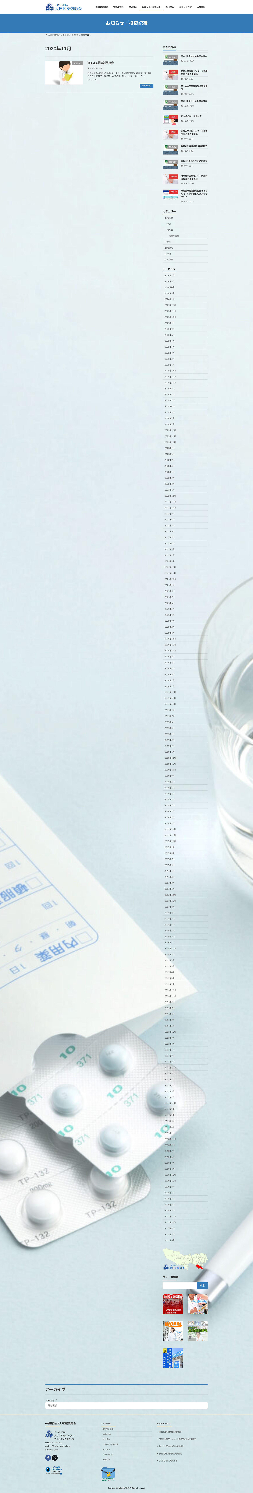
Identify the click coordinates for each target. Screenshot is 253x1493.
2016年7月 (170, 918)
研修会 (170, 229)
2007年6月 (170, 1240)
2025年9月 (170, 323)
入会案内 (106, 1460)
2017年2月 (170, 883)
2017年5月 (170, 865)
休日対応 (106, 1439)
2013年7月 (170, 1043)
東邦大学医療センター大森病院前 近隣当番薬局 (177, 1439)
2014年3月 (170, 1020)
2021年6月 (170, 603)
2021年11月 (170, 573)
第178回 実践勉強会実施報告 (194, 146)
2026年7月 (170, 275)
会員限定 (169, 247)
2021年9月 (170, 585)
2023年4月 (170, 472)
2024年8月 (170, 394)
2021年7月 (170, 597)
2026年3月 (170, 293)
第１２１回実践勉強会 (100, 62)
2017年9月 (170, 847)
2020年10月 (170, 650)
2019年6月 (170, 722)
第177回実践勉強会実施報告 (194, 161)
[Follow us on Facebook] (48, 1458)
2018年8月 (170, 781)
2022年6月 (170, 531)
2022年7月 (170, 525)
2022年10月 (170, 507)
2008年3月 (170, 1204)
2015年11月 (170, 948)
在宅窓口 (106, 1449)
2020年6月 (170, 674)
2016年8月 (170, 912)
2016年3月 (170, 930)
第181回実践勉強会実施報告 (194, 56)
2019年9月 (170, 710)
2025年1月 (170, 364)
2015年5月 (170, 966)
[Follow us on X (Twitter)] (55, 1458)
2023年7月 (170, 460)
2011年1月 (170, 1133)
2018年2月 (170, 817)
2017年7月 (170, 859)
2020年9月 (170, 656)
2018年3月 (170, 811)
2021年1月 (170, 632)
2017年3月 (170, 877)
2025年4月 (170, 347)
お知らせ (169, 218)
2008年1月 (170, 1210)
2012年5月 (170, 1085)
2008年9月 (170, 1186)
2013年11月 (170, 1032)
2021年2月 (170, 627)
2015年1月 (170, 984)
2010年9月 (170, 1145)
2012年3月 (170, 1091)
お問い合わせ (108, 1454)
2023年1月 (170, 489)
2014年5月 (170, 1014)
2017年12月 (170, 829)
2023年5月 (170, 466)
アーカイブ (51, 1400)
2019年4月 (170, 734)
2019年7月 (170, 716)
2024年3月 (170, 412)
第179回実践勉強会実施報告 (194, 101)
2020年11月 (170, 644)
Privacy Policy (51, 1449)
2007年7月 (170, 1234)
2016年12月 (170, 894)
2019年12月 (170, 692)
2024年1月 (170, 424)
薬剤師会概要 (108, 1429)
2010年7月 (170, 1151)
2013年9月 (170, 1038)
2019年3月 (170, 740)
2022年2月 (170, 555)
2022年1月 (170, 561)
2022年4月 (170, 543)
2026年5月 (170, 281)
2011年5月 (170, 1121)
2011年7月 (170, 1115)
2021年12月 (170, 567)
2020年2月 (170, 680)
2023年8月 (170, 454)
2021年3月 (170, 621)
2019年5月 (170, 728)
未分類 (168, 253)
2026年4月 (170, 287)
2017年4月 (170, 871)
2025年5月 (170, 341)
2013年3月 (170, 1055)
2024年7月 (170, 400)
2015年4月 (170, 972)
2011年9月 (170, 1109)
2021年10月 (170, 579)
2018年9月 (170, 775)
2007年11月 (170, 1216)
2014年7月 (170, 1008)
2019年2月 (170, 746)
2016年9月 (170, 906)
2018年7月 (170, 787)
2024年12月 (170, 370)
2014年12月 (170, 990)
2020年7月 (170, 668)
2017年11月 (170, 835)
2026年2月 (170, 299)
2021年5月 (170, 609)
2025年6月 (170, 335)
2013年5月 (170, 1049)
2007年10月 (170, 1222)
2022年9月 (170, 513)
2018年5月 (170, 799)
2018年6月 (170, 793)
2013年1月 (170, 1061)
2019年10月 (170, 704)
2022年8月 (170, 519)
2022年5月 (170, 537)
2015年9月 (170, 954)
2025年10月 (170, 317)
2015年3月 (170, 978)
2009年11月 (170, 1174)
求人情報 (169, 259)
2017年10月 (170, 841)
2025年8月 (170, 329)
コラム (168, 241)
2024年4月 (170, 406)
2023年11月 (170, 436)
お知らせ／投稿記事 (110, 1444)
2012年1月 (170, 1097)
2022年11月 (170, 501)
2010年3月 (170, 1163)
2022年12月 (170, 495)
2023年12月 (170, 430)
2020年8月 (170, 662)
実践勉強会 (174, 235)
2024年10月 (170, 382)
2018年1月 (170, 823)
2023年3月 (170, 478)
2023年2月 (170, 483)
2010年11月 (170, 1139)
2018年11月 (170, 763)
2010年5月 (170, 1157)
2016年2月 (170, 936)
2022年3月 (170, 549)
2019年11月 (170, 698)
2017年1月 (170, 889)
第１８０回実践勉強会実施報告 (171, 1446)
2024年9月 (170, 388)
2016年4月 (170, 924)
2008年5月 (170, 1198)
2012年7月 (170, 1079)
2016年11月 (170, 900)
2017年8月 (170, 853)
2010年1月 (170, 1169)
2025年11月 (170, 311)
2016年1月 (170, 942)
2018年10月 (170, 769)
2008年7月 (170, 1192)
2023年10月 (170, 442)
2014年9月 (170, 1002)
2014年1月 (170, 1025)
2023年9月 (170, 448)
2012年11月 (170, 1067)
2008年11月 (170, 1180)
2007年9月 (170, 1228)
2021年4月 (170, 614)
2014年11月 (170, 996)
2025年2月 (170, 358)
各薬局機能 (107, 1434)
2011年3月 (170, 1127)
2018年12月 (170, 758)
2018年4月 (170, 805)
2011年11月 (170, 1103)
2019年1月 (170, 752)
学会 (169, 223)
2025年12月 (170, 305)
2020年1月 (170, 686)
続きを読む (146, 86)
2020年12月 (170, 638)
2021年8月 (170, 591)
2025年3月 (170, 352)
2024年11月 (170, 376)
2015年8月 (170, 960)
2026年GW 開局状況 (191, 116)
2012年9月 (170, 1073)
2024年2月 (170, 418)
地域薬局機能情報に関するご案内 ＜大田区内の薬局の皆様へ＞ (194, 193)
